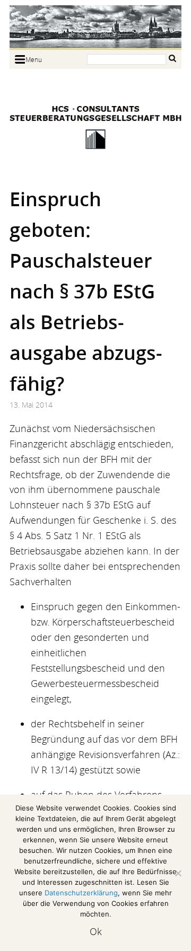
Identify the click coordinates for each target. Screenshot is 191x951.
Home (95, 27)
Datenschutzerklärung (81, 892)
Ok (96, 931)
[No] (177, 873)
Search (172, 58)
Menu (33, 59)
